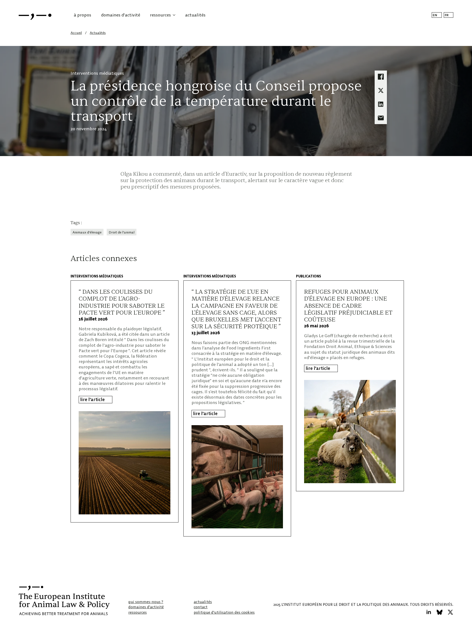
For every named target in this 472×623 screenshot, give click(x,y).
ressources (160, 15)
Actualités (98, 32)
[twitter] (450, 612)
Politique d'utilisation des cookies (224, 612)
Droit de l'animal (121, 232)
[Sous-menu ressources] (175, 15)
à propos (82, 15)
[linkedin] (429, 612)
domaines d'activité (120, 15)
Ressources (137, 612)
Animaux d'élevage (87, 232)
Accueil (76, 32)
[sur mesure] (439, 612)
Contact (200, 607)
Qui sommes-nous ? (145, 602)
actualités (195, 15)
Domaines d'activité (146, 607)
